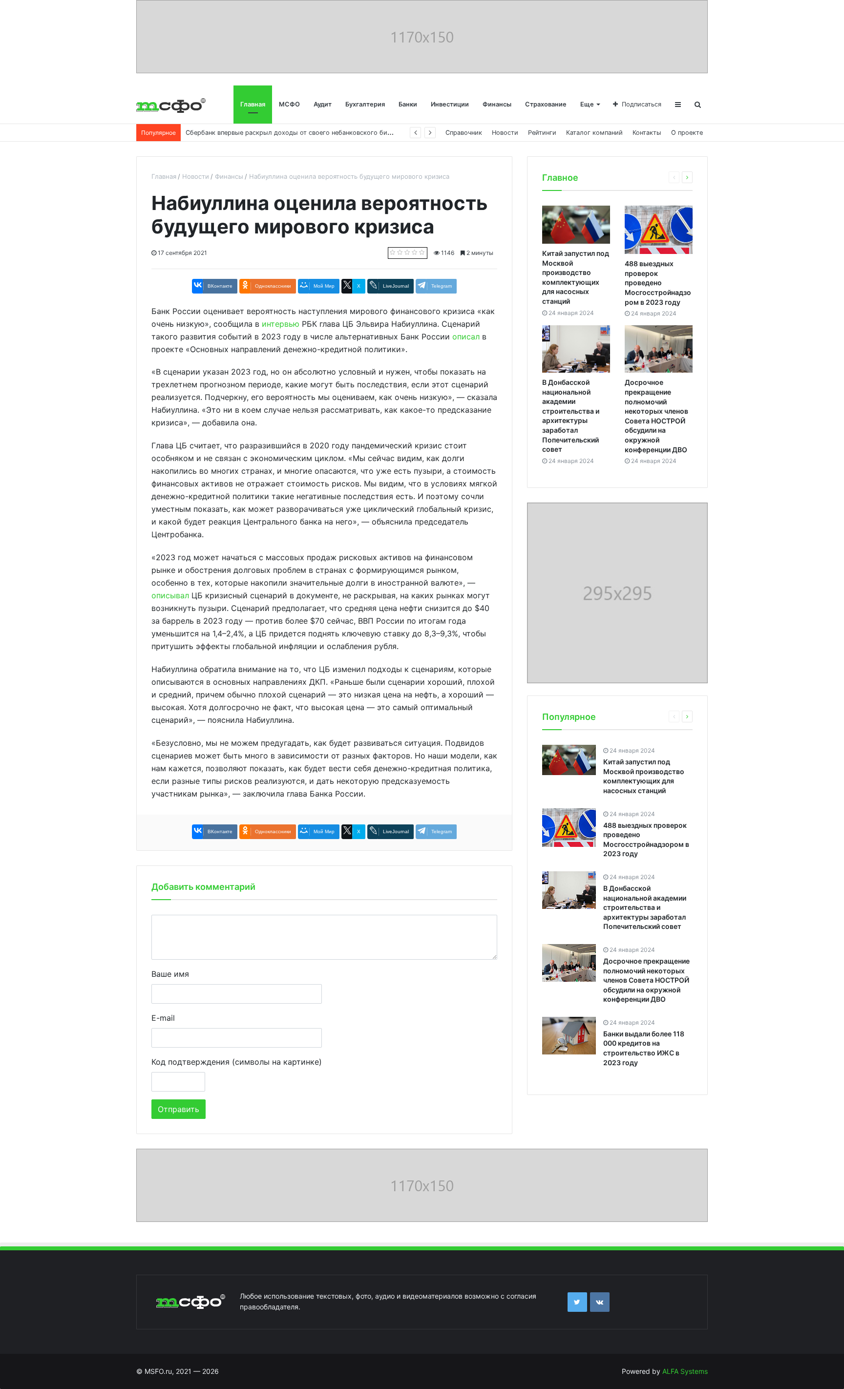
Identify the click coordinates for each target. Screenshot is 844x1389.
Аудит (323, 104)
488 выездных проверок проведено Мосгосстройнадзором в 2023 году (658, 282)
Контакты (647, 132)
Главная (252, 104)
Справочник (463, 132)
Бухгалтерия (365, 104)
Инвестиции (450, 104)
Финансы (497, 104)
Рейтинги (542, 132)
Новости (505, 132)
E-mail (163, 1018)
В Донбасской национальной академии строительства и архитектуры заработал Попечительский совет (644, 907)
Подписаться (641, 104)
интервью (280, 324)
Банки (408, 104)
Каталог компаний (594, 132)
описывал (170, 595)
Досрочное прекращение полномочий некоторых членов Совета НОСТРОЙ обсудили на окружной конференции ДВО (646, 980)
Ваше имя (170, 974)
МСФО (289, 104)
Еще (587, 104)
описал (466, 336)
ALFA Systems (685, 1371)
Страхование (546, 104)
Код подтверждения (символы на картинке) (236, 1062)
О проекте (687, 132)
